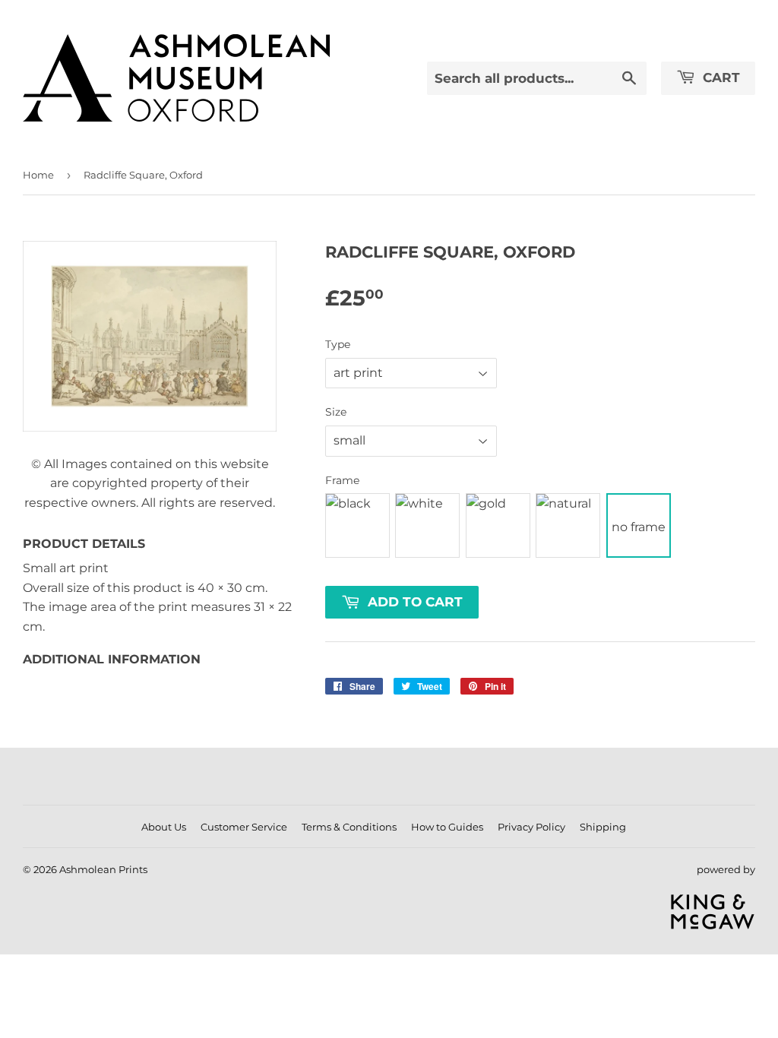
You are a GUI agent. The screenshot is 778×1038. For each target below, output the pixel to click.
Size (335, 412)
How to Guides (447, 827)
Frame (342, 480)
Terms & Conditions (349, 827)
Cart (719, 77)
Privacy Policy (531, 827)
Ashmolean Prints (103, 869)
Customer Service (244, 827)
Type (337, 344)
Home (38, 175)
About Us (163, 827)
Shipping (603, 827)
